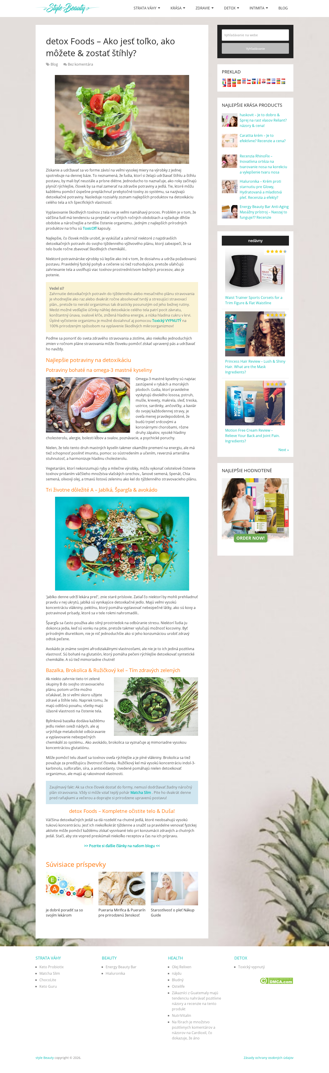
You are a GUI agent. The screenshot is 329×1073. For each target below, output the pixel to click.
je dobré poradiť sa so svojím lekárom (64, 912)
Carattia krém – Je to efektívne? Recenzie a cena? (263, 138)
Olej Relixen (181, 966)
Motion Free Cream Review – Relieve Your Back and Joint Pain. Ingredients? (252, 435)
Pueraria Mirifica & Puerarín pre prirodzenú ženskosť (121, 912)
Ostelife (178, 986)
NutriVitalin (181, 1015)
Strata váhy (145, 8)
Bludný (178, 979)
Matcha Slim (49, 973)
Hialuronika (115, 973)
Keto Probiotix (51, 966)
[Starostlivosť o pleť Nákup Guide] (174, 888)
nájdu (177, 973)
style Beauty (45, 1058)
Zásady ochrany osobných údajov (268, 1058)
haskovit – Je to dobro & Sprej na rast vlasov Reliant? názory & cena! (263, 120)
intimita (257, 8)
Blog (283, 8)
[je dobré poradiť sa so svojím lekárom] (69, 888)
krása (176, 8)
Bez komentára (80, 64)
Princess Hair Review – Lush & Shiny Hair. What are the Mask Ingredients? (255, 367)
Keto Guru (48, 986)
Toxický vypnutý (251, 966)
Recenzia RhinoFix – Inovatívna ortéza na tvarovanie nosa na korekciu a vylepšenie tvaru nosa (263, 164)
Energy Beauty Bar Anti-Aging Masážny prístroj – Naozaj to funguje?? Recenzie (264, 212)
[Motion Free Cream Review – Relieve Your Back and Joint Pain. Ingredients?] (255, 424)
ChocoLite (47, 979)
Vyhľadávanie (255, 48)
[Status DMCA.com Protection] (276, 982)
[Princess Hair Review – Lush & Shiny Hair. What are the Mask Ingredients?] (255, 355)
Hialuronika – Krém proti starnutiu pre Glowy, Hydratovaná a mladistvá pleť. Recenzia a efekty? (261, 189)
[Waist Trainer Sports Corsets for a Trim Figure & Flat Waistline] (255, 292)
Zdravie (203, 8)
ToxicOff (90, 228)
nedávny (255, 240)
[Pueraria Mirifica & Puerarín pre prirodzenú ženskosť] (122, 888)
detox (229, 8)
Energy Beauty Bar (121, 966)
